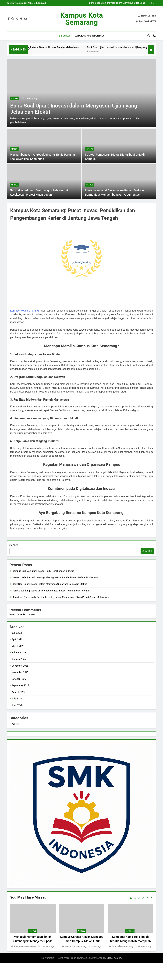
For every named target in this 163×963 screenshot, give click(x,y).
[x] (17, 19)
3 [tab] (139, 898)
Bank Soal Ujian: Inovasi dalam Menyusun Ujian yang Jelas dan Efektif (99, 47)
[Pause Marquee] (151, 49)
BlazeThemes (114, 957)
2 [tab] (135, 898)
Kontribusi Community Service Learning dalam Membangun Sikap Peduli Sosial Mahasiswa (60, 597)
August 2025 (18, 692)
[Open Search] (148, 35)
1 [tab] (131, 898)
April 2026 (17, 639)
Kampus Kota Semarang (81, 19)
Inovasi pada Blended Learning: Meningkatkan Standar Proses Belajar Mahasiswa (55, 577)
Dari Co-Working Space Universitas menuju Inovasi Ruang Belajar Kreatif (114, 3)
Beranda (64, 35)
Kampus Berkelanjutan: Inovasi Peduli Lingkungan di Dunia (43, 571)
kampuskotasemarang (25, 946)
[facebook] (9, 19)
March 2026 (18, 646)
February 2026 (19, 652)
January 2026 (19, 659)
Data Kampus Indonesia (89, 35)
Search (13, 545)
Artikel (14, 102)
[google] (21, 19)
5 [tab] (147, 898)
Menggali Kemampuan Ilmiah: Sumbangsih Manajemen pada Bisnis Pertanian (33, 941)
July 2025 (17, 698)
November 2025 (20, 672)
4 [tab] (143, 898)
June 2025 (17, 705)
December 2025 (20, 665)
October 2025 (19, 679)
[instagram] (13, 19)
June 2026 (17, 632)
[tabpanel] (33, 926)
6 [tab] (151, 898)
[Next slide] (154, 3)
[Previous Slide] (149, 3)
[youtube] (25, 19)
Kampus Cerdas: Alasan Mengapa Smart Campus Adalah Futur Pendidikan (81, 941)
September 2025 (20, 685)
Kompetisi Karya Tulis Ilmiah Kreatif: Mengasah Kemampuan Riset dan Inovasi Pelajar (130, 941)
